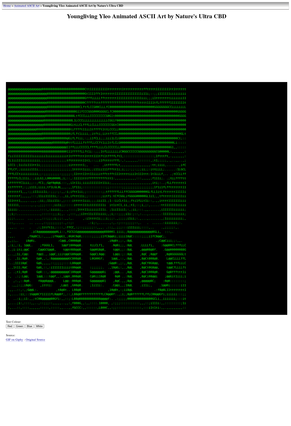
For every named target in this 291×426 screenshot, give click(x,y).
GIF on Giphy (14, 339)
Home (7, 6)
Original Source (35, 339)
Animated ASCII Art (26, 6)
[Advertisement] (146, 54)
